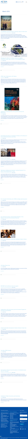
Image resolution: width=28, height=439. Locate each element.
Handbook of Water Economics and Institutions (10, 396)
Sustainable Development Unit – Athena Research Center (5, 419)
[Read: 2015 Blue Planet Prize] (8, 257)
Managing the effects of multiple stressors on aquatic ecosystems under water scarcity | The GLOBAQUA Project (13, 59)
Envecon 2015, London (5, 158)
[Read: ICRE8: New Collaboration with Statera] (7, 72)
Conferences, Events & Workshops (5, 159)
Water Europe (11, 417)
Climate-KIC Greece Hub (4, 425)
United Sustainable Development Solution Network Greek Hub (13, 327)
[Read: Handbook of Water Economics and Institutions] (12, 388)
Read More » (2, 66)
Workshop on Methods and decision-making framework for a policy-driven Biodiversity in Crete (13, 171)
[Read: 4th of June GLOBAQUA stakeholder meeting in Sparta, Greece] (8, 233)
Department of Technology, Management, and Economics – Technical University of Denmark (5, 421)
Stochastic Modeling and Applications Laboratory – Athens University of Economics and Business (5, 416)
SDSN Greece (11, 416)
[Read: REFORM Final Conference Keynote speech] (8, 279)
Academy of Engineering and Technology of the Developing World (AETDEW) (14, 432)
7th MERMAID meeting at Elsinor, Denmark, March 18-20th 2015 (14, 31)
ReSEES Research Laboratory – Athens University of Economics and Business (5, 414)
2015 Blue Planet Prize (5, 265)
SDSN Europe (11, 415)
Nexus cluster (11, 418)
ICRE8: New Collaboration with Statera (9, 76)
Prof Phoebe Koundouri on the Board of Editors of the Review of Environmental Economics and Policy (14, 136)
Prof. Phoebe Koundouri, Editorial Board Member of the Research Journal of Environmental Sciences (12, 217)
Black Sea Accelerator (3, 427)
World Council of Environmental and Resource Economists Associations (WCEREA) (14, 423)
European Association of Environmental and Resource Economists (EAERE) (13, 425)
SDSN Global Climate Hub (13, 414)
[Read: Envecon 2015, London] (8, 152)
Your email (21, 417)
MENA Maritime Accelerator (4, 426)
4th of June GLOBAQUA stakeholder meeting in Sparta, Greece (14, 239)
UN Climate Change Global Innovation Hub (4, 424)
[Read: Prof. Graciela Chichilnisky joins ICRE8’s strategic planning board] (5, 190)
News (1, 60)
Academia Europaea (12, 428)
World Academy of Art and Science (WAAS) (14, 427)
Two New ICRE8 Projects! (6, 350)
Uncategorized (3, 77)
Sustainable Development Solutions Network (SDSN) (14, 413)
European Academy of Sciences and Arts (14, 429)
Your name (21, 414)
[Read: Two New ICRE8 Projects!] (8, 343)
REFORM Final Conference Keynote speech (9, 286)
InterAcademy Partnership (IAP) (14, 430)
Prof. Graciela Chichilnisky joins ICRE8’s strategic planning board (14, 199)
